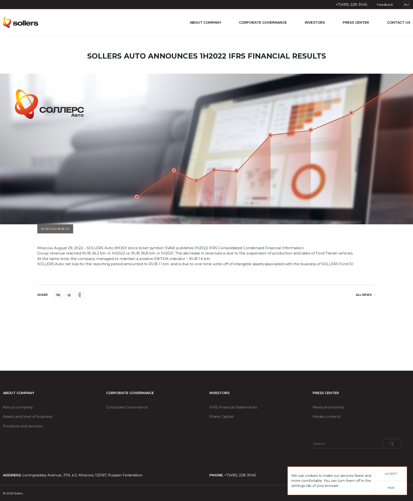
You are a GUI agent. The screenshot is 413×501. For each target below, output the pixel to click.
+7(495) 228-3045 (351, 4)
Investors (315, 22)
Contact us (398, 22)
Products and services (23, 426)
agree (147, 303)
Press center (356, 22)
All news (364, 295)
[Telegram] (69, 295)
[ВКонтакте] (58, 295)
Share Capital (221, 416)
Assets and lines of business (27, 416)
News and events (328, 407)
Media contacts (327, 416)
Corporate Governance (263, 22)
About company (205, 22)
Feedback (385, 4)
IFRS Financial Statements (233, 407)
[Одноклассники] (79, 295)
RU (406, 4)
